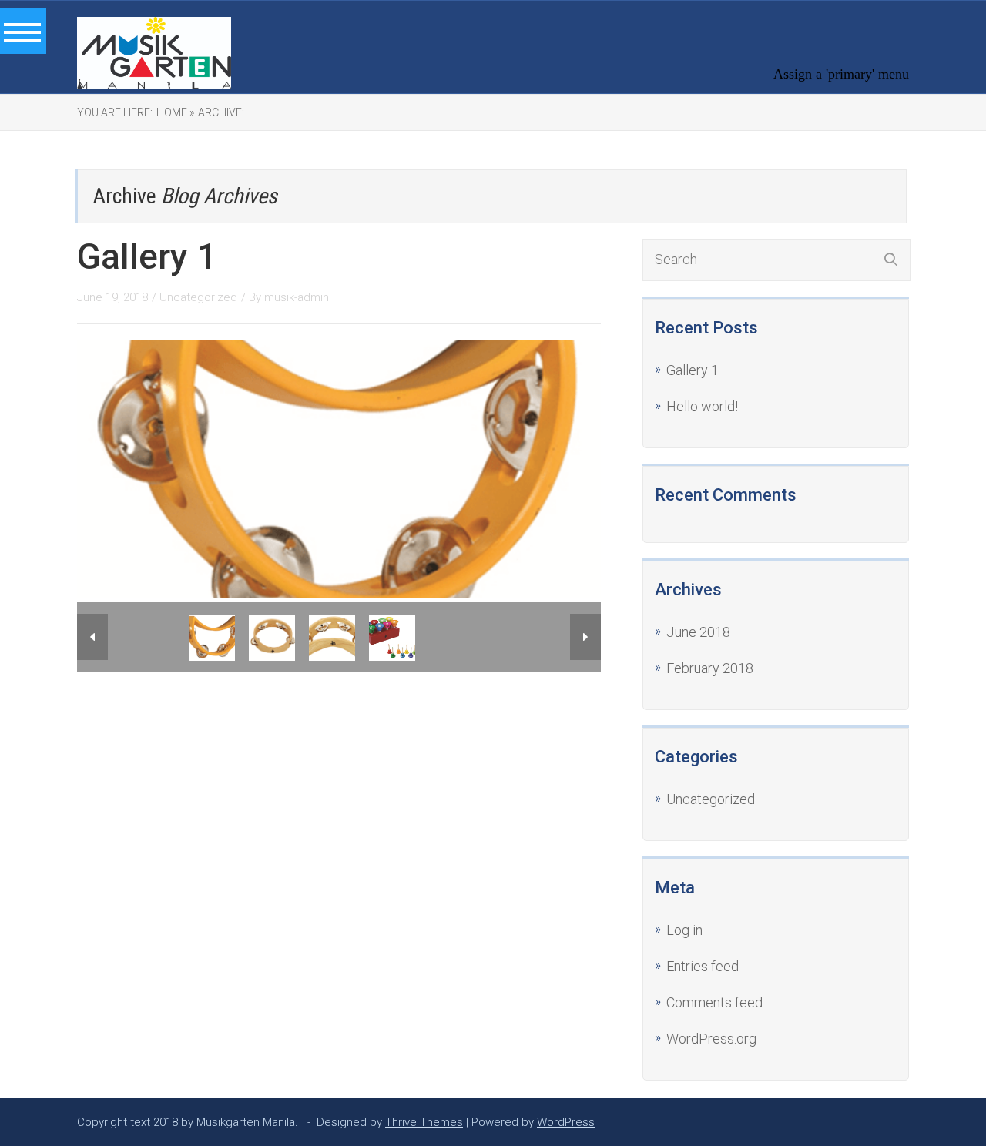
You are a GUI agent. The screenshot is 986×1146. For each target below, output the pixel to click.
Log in (684, 930)
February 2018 (709, 668)
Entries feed (702, 966)
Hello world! (702, 406)
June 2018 (698, 632)
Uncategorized (198, 297)
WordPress (566, 1122)
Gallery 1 (146, 256)
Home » (175, 112)
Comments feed (714, 1002)
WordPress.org (711, 1038)
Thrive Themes (424, 1122)
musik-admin (296, 297)
